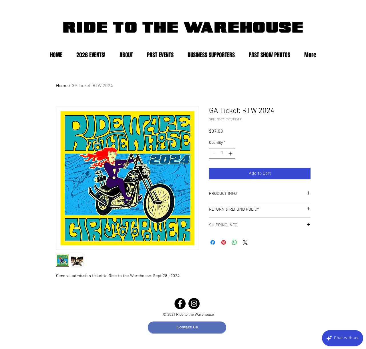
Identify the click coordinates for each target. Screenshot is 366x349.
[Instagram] (194, 303)
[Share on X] (245, 242)
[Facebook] (180, 303)
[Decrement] (213, 153)
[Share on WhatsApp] (234, 242)
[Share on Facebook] (212, 242)
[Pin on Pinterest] (223, 242)
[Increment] (230, 153)
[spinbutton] (222, 153)
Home (61, 86)
